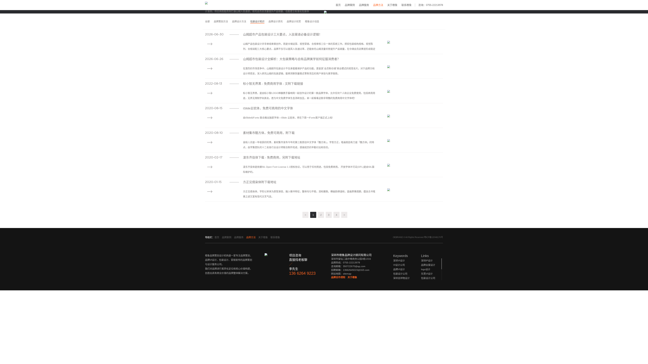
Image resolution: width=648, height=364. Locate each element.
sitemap (347, 273)
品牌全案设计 (428, 265)
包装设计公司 (428, 278)
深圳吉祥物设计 (401, 278)
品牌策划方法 (221, 21)
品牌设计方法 (239, 21)
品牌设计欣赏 (294, 21)
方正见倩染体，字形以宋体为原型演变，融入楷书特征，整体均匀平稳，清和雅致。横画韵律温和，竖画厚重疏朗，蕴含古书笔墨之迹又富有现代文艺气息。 (309, 194)
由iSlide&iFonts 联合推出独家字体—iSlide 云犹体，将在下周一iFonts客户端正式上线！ (288, 117)
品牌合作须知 (338, 277)
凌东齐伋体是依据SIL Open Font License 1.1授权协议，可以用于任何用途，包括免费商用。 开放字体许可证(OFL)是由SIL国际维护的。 (308, 169)
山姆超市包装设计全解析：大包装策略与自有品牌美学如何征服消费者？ (291, 59)
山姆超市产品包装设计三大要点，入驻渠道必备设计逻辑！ (282, 34)
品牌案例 (350, 5)
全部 (207, 21)
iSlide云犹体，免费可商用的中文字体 (268, 108)
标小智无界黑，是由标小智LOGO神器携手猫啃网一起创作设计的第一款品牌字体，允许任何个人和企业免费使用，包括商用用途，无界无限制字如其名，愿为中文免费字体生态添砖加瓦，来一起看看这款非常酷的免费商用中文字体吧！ (309, 95)
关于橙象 (392, 5)
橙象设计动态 (312, 21)
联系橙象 (406, 5)
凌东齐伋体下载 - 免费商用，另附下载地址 (271, 157)
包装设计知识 (257, 21)
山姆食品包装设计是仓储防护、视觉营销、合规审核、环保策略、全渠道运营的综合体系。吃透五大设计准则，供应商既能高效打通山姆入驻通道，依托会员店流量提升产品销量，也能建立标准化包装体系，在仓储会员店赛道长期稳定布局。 (258, 11)
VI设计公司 (399, 265)
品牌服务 (364, 5)
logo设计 (425, 269)
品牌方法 (378, 5)
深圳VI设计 (399, 260)
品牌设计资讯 (275, 21)
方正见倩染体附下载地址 (259, 182)
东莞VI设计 (427, 273)
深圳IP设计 (427, 260)
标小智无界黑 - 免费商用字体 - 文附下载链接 (273, 83)
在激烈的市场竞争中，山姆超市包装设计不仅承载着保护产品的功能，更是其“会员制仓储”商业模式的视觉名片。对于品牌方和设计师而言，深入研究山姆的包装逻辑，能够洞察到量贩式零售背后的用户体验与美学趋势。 (309, 71)
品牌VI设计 (399, 269)
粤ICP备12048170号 (433, 237)
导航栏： (209, 237)
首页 (338, 5)
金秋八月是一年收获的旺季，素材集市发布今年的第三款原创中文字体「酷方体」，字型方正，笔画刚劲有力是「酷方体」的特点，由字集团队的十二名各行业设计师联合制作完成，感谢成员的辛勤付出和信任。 (308, 145)
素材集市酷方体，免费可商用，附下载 (269, 133)
